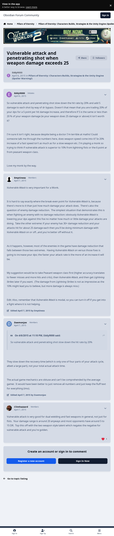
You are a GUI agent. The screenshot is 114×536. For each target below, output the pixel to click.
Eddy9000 (17, 72)
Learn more (6, 5)
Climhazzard (21, 406)
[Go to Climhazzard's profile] (9, 408)
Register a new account (31, 460)
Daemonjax (20, 322)
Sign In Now (83, 460)
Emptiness (20, 177)
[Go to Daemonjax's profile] (9, 324)
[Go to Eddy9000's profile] (8, 75)
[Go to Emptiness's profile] (9, 179)
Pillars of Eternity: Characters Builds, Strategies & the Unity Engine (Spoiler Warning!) (58, 77)
